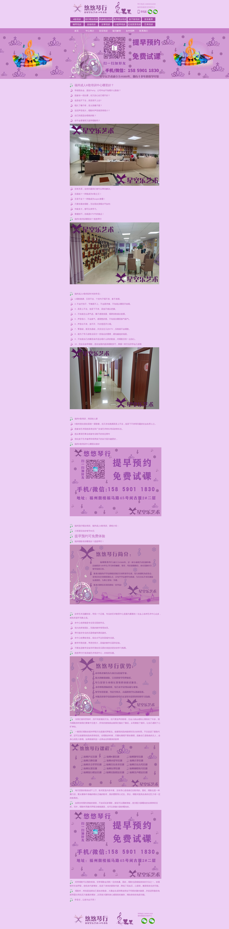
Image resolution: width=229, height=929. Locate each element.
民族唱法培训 (105, 19)
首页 (76, 31)
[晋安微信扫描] (144, 921)
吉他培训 (91, 24)
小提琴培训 (120, 24)
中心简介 (90, 31)
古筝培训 (105, 24)
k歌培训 (77, 19)
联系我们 (143, 31)
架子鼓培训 (134, 19)
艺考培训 (148, 24)
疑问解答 (116, 31)
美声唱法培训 (120, 19)
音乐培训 (103, 31)
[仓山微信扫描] (152, 921)
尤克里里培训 (134, 24)
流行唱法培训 (91, 19)
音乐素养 (148, 19)
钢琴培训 (77, 24)
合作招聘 (130, 31)
